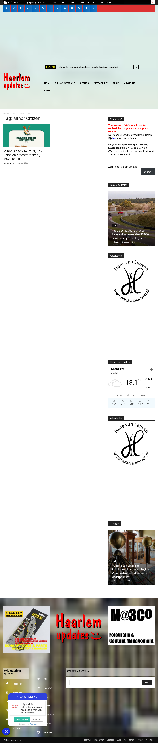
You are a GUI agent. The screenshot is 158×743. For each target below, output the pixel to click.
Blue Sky (124, 147)
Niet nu (36, 719)
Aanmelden (22, 719)
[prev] (132, 67)
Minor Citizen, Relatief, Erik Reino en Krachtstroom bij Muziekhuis (22, 155)
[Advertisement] (79, 35)
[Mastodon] (86, 8)
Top (111, 226)
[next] (137, 67)
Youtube (48, 723)
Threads (142, 144)
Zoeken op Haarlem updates (122, 166)
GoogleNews (138, 147)
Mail (46, 679)
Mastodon (17, 728)
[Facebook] (6, 8)
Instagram (17, 692)
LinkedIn (124, 151)
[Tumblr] (50, 8)
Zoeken (147, 171)
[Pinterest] (35, 8)
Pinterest (148, 151)
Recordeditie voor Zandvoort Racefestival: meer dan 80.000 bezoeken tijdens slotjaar (127, 234)
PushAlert (33, 724)
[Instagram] (14, 8)
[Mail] (28, 8)
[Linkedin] (21, 8)
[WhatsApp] (64, 8)
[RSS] (43, 8)
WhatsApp (131, 144)
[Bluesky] (79, 8)
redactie (7, 163)
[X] (57, 8)
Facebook (17, 684)
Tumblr (47, 705)
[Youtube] (72, 8)
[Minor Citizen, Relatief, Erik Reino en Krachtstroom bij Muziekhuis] (26, 135)
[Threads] (93, 8)
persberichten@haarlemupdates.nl (135, 134)
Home (6, 113)
